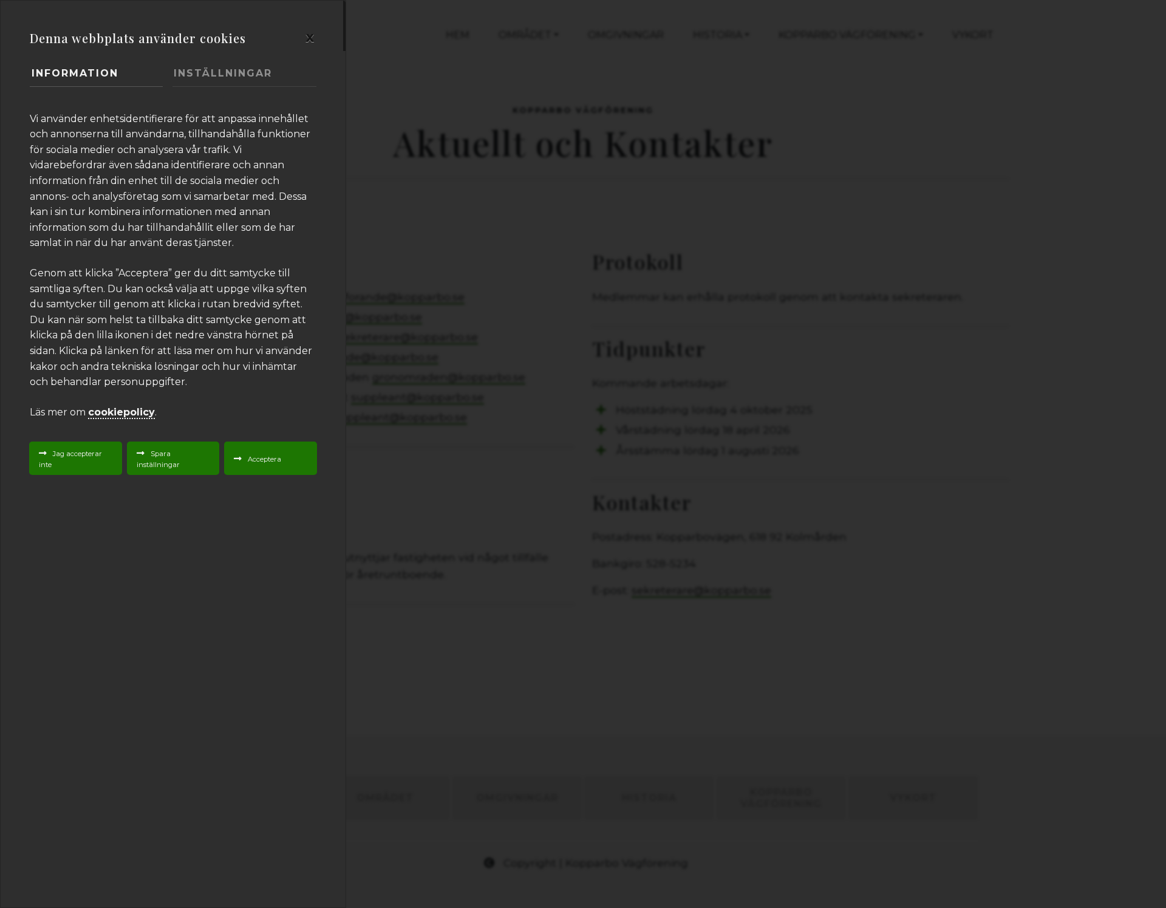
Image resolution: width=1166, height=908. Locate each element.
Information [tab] (75, 73)
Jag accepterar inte (70, 459)
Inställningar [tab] (223, 73)
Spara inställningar (158, 459)
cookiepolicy (121, 412)
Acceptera (264, 459)
